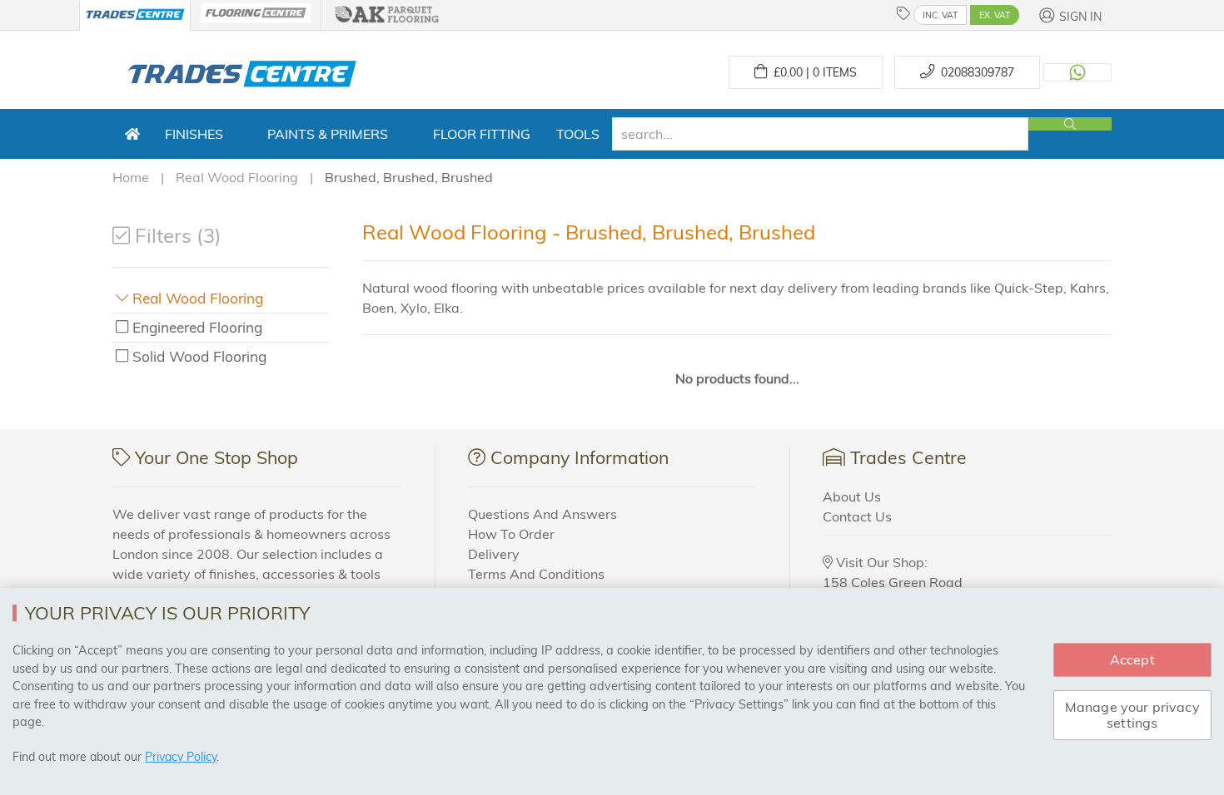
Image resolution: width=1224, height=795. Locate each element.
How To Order (511, 534)
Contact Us (857, 516)
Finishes (194, 134)
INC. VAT (940, 15)
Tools (578, 134)
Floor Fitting (481, 134)
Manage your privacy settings (1132, 715)
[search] (820, 134)
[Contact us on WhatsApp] (1077, 72)
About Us (852, 496)
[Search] (1070, 124)
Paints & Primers (327, 134)
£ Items (812, 72)
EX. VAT (994, 15)
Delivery (494, 554)
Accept (1132, 659)
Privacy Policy (180, 756)
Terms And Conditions (536, 573)
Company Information (579, 457)
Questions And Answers (542, 514)
